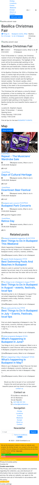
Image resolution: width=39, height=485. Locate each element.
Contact (12, 14)
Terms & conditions (20, 435)
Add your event (16, 17)
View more (19, 451)
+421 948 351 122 (19, 402)
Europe (12, 10)
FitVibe (12, 1)
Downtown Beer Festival (15, 190)
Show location (7, 130)
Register (33, 432)
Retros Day (7, 221)
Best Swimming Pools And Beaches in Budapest (17, 263)
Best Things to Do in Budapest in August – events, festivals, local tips (19, 287)
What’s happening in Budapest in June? (13, 340)
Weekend (13, 8)
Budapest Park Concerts (16, 205)
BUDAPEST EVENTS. (25, 120)
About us (13, 12)
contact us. (19, 388)
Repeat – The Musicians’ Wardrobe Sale (15, 158)
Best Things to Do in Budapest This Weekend (19, 242)
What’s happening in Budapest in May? (13, 361)
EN (28, 10)
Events (12, 5)
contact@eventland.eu (20, 404)
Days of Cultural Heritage (16, 174)
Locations (13, 3)
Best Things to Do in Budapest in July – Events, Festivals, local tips (19, 313)
